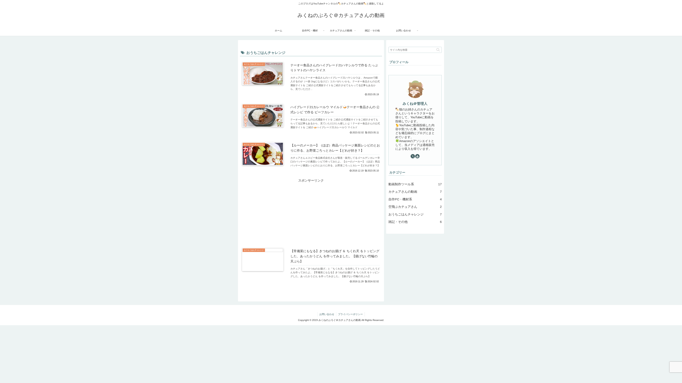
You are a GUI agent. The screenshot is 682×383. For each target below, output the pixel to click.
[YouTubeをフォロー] (417, 156)
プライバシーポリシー (350, 314)
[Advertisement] (311, 208)
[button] (438, 50)
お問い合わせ (326, 314)
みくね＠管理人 (415, 104)
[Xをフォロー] (413, 156)
